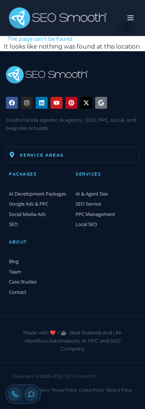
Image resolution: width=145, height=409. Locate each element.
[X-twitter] (86, 103)
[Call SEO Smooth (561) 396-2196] (15, 394)
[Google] (101, 103)
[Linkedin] (42, 103)
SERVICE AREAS (42, 155)
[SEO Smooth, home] (58, 18)
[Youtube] (56, 103)
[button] (72, 155)
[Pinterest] (71, 103)
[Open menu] (127, 18)
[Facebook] (12, 103)
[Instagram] (27, 103)
